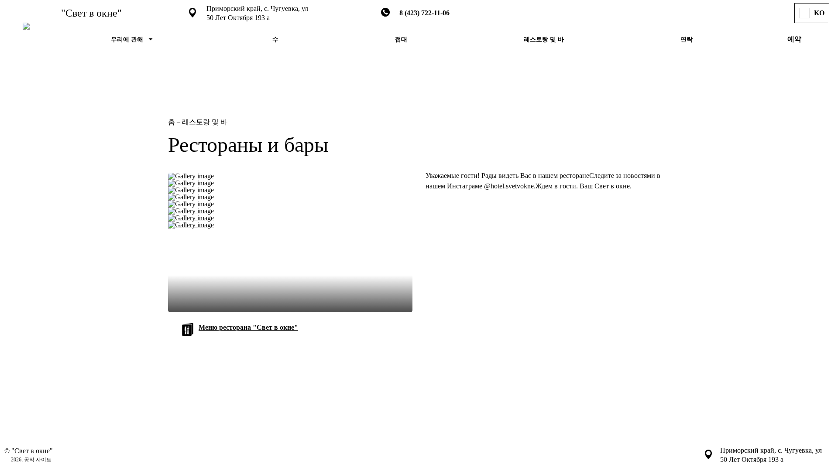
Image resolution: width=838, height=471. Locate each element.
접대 (401, 39)
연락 (686, 39)
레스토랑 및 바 (544, 39)
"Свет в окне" (91, 13)
